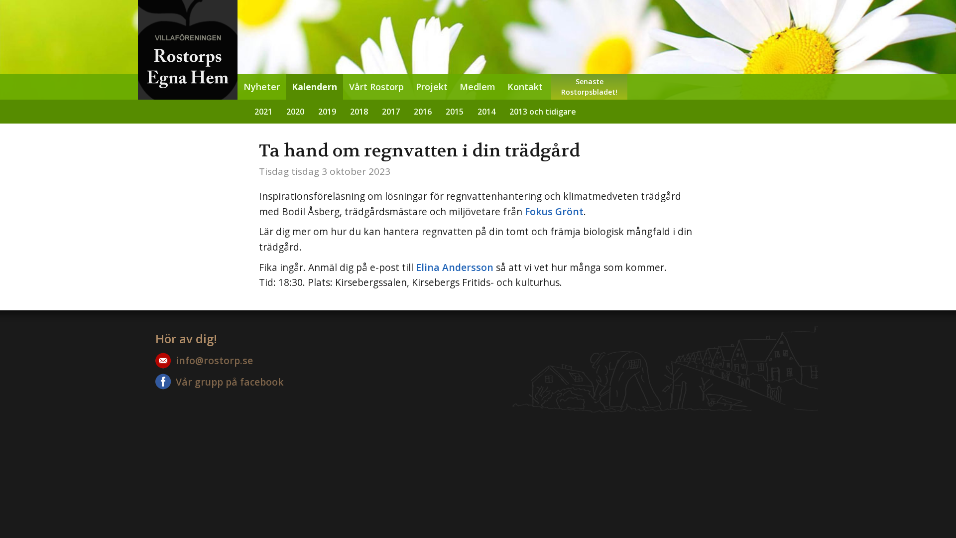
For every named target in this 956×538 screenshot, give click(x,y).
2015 (455, 111)
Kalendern (314, 87)
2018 (359, 111)
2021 (263, 111)
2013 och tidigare (542, 111)
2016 (423, 111)
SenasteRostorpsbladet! (589, 87)
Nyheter (261, 87)
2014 (486, 111)
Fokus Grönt (554, 211)
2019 (327, 111)
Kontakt (525, 87)
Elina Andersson (454, 267)
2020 (295, 111)
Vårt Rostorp (376, 87)
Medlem (477, 87)
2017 (391, 111)
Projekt (432, 87)
